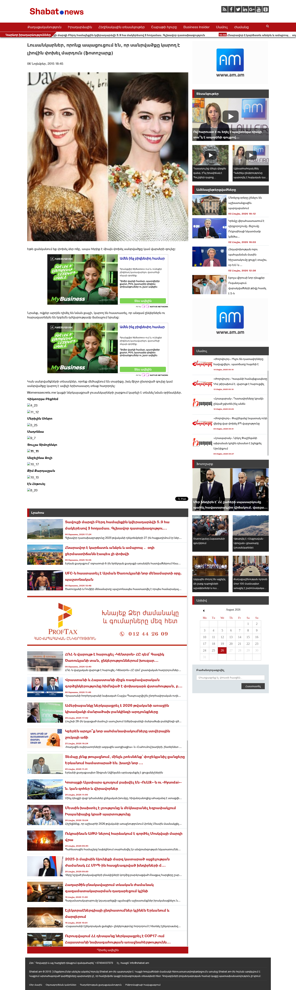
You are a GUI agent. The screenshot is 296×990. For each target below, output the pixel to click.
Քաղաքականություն (44, 27)
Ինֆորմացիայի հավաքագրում (142, 984)
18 (213, 643)
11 (213, 637)
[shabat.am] (57, 15)
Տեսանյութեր (207, 94)
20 (231, 643)
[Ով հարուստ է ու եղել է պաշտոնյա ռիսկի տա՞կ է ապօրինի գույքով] (230, 119)
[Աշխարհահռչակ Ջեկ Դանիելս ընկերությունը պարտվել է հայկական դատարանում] (251, 155)
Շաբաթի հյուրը (164, 27)
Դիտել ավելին (108, 950)
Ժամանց (241, 27)
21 (239, 643)
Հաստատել (253, 686)
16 (256, 637)
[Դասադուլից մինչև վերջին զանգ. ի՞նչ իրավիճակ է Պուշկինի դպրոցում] (210, 155)
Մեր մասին (35, 984)
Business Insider (196, 27)
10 (204, 637)
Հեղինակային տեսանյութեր (121, 27)
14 (239, 637)
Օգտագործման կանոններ (61, 984)
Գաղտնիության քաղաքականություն (101, 984)
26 (222, 650)
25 (213, 650)
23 (256, 643)
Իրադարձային (80, 27)
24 (204, 650)
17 (204, 643)
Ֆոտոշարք (204, 464)
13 (231, 637)
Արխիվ (201, 600)
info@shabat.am (139, 963)
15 (248, 637)
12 (222, 637)
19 (222, 643)
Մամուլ (222, 27)
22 (248, 643)
